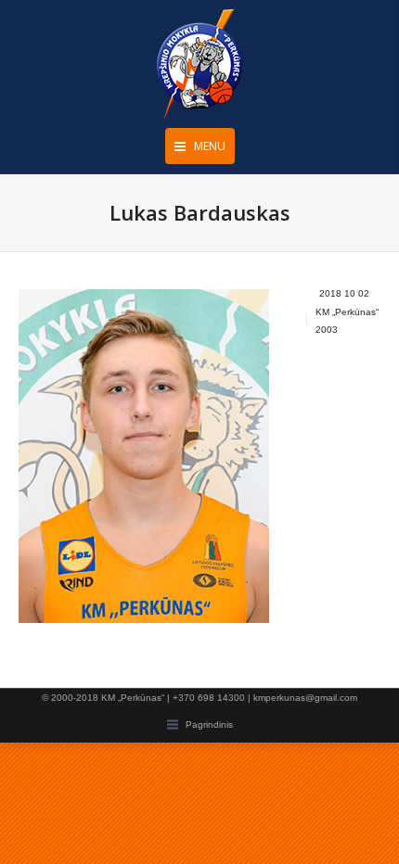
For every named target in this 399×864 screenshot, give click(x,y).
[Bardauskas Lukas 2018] (144, 456)
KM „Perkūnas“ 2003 (347, 321)
